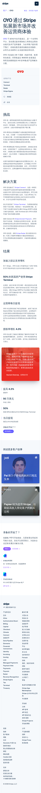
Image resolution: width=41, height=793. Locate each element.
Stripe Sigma (8, 680)
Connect (6, 635)
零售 (23, 680)
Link (4, 660)
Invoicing (6, 654)
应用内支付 (26, 638)
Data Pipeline (8, 641)
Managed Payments (10, 663)
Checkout (6, 629)
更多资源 (6, 763)
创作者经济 (26, 655)
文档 (23, 707)
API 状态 (25, 712)
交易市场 (25, 641)
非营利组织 (26, 672)
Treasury (6, 688)
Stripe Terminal (20, 204)
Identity (6, 651)
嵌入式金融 (26, 629)
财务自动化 (26, 632)
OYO (5, 39)
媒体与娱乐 (26, 669)
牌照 (4, 751)
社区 (4, 740)
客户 (5, 10)
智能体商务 (26, 621)
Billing (5, 624)
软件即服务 (26, 649)
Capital (5, 627)
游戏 (23, 660)
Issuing (5, 657)
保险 (23, 666)
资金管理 (25, 643)
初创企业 (25, 618)
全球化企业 (26, 635)
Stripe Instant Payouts (23, 219)
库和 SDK (25, 718)
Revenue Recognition (11, 677)
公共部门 (25, 677)
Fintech (25, 658)
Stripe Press (26, 740)
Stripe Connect (20, 187)
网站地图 (6, 754)
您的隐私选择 (7, 760)
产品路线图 (26, 732)
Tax (4, 682)
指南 (4, 732)
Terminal (6, 685)
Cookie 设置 (7, 757)
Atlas (5, 618)
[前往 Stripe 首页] (5, 604)
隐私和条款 (7, 746)
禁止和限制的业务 (9, 748)
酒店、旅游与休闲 (28, 663)
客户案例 (6, 734)
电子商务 (25, 627)
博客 (4, 737)
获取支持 (6, 771)
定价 (4, 615)
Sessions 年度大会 (9, 743)
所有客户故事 (33, 11)
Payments (7, 668)
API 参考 (6, 586)
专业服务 (25, 674)
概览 (25, 11)
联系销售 (8, 431)
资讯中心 (25, 737)
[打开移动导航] (37, 4)
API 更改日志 (26, 715)
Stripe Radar (20, 233)
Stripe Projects (27, 721)
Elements (6, 643)
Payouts (6, 671)
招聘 (23, 734)
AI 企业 (24, 652)
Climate (6, 632)
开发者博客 (26, 723)
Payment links (8, 666)
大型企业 (25, 615)
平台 (23, 646)
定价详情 (6, 567)
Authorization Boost (10, 621)
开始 (6, 549)
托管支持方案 (7, 773)
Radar (5, 674)
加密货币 (6, 638)
